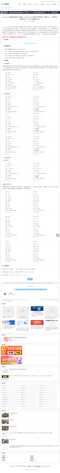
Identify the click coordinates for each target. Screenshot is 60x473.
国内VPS (31, 4)
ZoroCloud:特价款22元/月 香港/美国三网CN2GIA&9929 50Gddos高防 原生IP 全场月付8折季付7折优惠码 (22, 329)
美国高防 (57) (41, 392)
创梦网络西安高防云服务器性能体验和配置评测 (49, 299)
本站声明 (52, 1)
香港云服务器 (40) (5, 397)
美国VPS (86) (4, 390)
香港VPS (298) (23, 385)
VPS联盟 (5, 4)
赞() (31, 279)
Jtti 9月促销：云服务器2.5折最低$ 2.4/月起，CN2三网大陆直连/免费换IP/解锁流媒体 (37, 314)
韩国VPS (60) (23, 392)
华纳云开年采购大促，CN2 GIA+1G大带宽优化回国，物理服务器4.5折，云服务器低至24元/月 (37, 327)
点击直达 (9, 89)
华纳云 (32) (22, 404)
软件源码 (54, 4)
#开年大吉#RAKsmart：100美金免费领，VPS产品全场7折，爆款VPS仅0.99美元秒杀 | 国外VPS (51, 317)
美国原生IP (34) (23, 401)
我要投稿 (42, 1)
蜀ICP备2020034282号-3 (31, 469)
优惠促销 (25, 4)
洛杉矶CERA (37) (42, 399)
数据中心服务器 (15, 28)
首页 (20, 4)
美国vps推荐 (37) (23, 399)
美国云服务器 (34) (5, 401)
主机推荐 (42, 4)
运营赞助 (47, 1)
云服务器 (48, 4)
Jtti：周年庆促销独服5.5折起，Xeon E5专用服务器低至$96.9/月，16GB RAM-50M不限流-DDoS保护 (22, 317)
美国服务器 (23, 66)
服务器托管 (25, 28)
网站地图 (36, 469)
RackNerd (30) (23, 406)
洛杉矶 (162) (4, 388)
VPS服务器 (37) (41, 397)
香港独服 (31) (4, 406)
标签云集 (57, 1)
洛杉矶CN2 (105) (41, 388)
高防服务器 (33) (41, 401)
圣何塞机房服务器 (25, 32)
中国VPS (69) (41, 390)
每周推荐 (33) (4, 404)
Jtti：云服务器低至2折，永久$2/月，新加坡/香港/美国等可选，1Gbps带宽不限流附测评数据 (8, 327)
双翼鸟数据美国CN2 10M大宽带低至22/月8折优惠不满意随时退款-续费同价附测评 (51, 328)
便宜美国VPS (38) (23, 397)
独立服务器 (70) (23, 390)
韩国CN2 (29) (41, 406)
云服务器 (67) (4, 392)
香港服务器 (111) (23, 388)
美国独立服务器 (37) (5, 399)
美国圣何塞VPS (36, 32)
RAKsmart (4, 26)
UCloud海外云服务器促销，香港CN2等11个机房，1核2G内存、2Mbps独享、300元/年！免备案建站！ (15, 300)
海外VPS (36, 4)
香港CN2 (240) (41, 385)
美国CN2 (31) (41, 404)
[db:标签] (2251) (4, 385)
